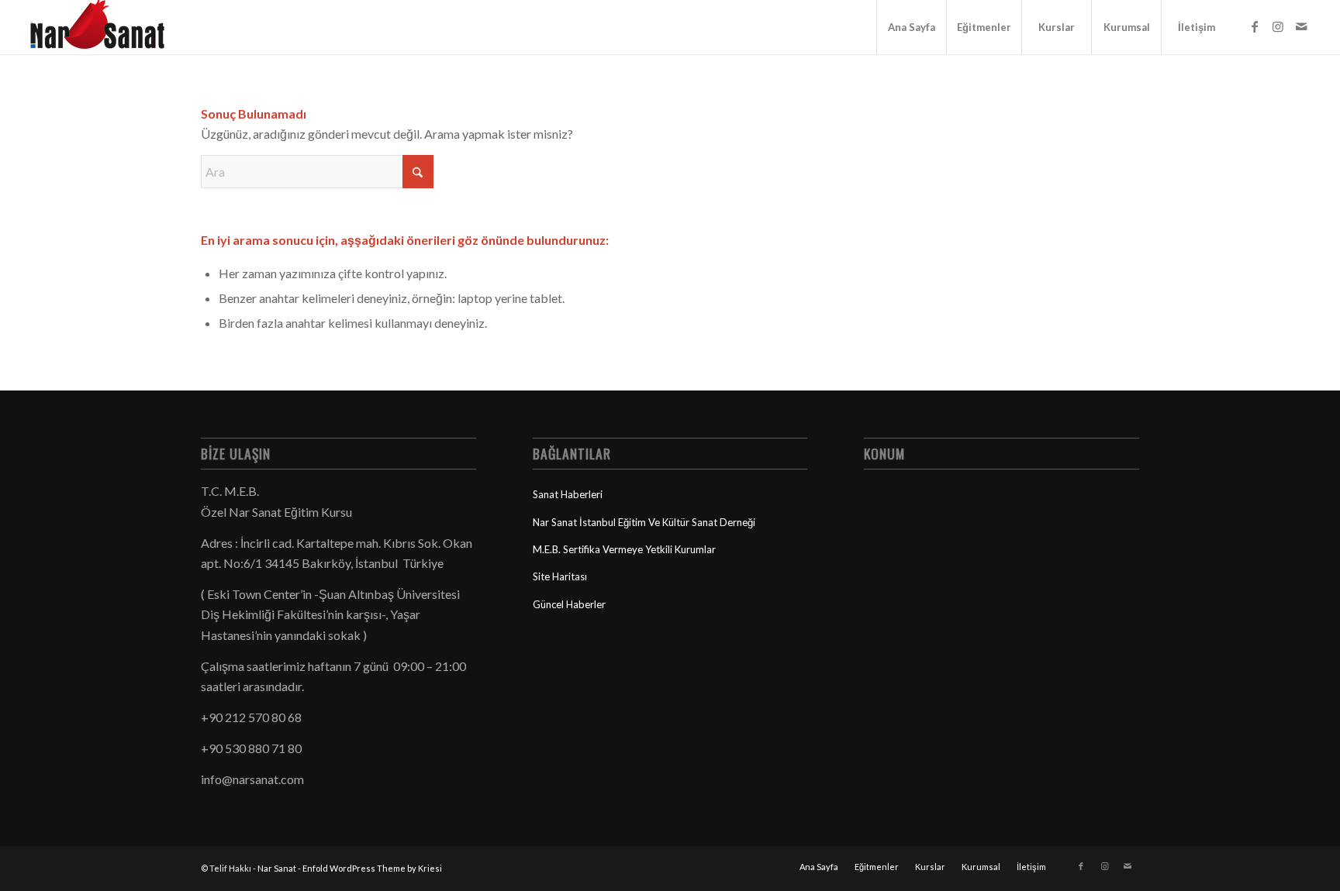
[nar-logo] (106, 27)
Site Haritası (560, 576)
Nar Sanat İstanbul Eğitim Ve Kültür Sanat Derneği (644, 522)
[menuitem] (911, 27)
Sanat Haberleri (568, 494)
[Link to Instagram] (1278, 26)
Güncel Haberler (569, 604)
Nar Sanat (276, 868)
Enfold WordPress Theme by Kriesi (372, 868)
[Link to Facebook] (1254, 26)
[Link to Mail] (1301, 26)
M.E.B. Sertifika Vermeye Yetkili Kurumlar (624, 549)
